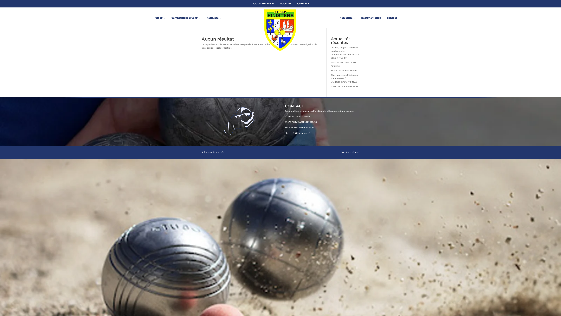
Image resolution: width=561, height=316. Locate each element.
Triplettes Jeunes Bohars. (344, 70)
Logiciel (285, 4)
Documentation (263, 4)
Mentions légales (350, 152)
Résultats (213, 18)
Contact (303, 4)
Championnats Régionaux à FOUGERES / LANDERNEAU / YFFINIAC (344, 78)
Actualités (346, 18)
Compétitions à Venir (184, 18)
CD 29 (159, 18)
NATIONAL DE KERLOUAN (344, 86)
